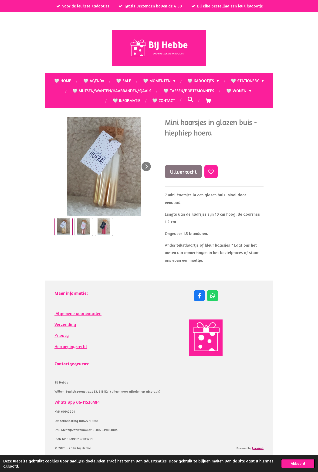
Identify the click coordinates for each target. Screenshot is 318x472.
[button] (63, 227)
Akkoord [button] (298, 463)
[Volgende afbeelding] (146, 166)
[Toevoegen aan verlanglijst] (210, 171)
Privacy (61, 335)
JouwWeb (258, 448)
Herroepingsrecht (70, 346)
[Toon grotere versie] (206, 337)
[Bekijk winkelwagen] (208, 100)
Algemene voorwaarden (77, 313)
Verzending (65, 324)
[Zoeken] (190, 99)
